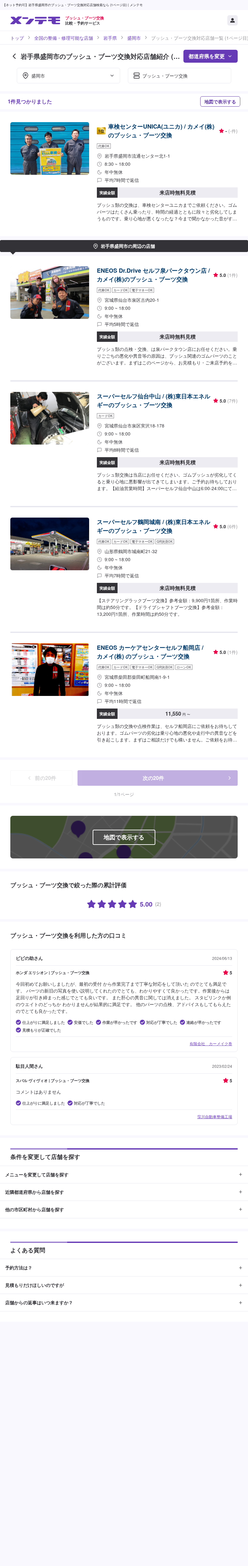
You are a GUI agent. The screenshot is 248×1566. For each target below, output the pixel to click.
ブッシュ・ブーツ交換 (165, 75)
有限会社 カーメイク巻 (211, 1043)
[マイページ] (232, 20)
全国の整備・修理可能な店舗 (63, 38)
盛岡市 (134, 38)
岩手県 (110, 38)
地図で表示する (220, 101)
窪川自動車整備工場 (214, 1116)
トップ (17, 38)
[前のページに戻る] (14, 56)
